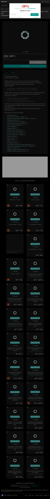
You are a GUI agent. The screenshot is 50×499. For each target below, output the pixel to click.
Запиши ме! (34, 14)
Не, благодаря (36, 17)
